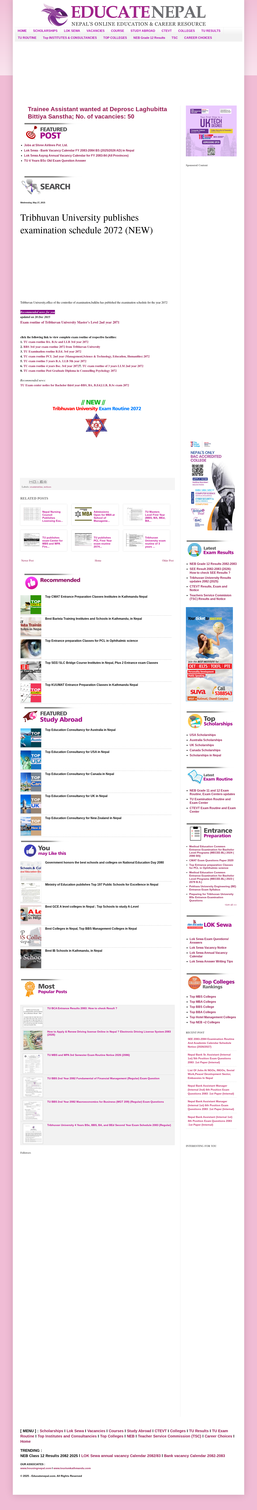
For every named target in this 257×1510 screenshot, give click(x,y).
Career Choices (218, 1436)
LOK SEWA (72, 30)
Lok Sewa (75, 1431)
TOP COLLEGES (115, 37)
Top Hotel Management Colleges (213, 1017)
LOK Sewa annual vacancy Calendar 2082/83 (121, 1456)
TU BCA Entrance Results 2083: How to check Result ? (82, 1008)
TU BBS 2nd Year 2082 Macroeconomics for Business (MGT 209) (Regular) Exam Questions (105, 1101)
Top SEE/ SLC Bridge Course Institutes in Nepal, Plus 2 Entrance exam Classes (101, 662)
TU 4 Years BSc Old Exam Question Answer (55, 160)
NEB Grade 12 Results (149, 37)
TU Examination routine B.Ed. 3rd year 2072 (52, 351)
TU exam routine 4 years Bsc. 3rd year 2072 (51, 366)
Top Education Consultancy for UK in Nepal (76, 796)
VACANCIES (96, 30)
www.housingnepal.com (36, 1468)
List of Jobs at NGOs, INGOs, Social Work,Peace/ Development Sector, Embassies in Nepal (211, 1074)
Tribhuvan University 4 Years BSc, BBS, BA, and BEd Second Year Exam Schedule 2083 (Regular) (109, 1125)
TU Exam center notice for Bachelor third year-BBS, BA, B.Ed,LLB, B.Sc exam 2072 (75, 385)
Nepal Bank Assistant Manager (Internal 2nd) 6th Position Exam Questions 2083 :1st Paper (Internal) (211, 1089)
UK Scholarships (202, 745)
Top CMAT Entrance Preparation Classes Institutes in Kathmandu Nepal (96, 596)
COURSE (117, 30)
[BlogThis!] (34, 482)
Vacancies (96, 1431)
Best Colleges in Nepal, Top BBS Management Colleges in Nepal (91, 928)
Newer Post (27, 560)
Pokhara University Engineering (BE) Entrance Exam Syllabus (212, 888)
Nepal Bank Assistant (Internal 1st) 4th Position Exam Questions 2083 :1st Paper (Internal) (210, 1120)
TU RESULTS (211, 30)
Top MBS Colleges (203, 996)
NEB (131, 1436)
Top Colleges (111, 1436)
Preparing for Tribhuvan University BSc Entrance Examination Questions (211, 897)
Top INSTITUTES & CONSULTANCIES (70, 37)
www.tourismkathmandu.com (72, 1468)
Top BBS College (202, 1006)
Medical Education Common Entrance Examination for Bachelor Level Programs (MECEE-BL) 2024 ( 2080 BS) (211, 851)
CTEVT (167, 30)
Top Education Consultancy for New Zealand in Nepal (83, 818)
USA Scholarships (203, 735)
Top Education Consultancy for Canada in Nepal (79, 774)
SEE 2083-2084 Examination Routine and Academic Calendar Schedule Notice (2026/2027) (211, 1042)
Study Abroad (139, 1431)
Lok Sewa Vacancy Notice (208, 947)
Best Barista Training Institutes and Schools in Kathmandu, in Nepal (93, 618)
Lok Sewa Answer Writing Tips (211, 961)
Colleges (178, 1431)
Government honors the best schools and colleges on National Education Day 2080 (104, 862)
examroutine (36, 486)
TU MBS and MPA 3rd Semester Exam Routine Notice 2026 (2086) (88, 1054)
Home (98, 560)
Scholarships (51, 1431)
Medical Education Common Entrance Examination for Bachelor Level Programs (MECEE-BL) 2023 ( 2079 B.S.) (211, 877)
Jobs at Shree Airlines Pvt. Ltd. (46, 145)
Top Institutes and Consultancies (67, 1436)
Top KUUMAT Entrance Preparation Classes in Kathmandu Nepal (91, 684)
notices (47, 486)
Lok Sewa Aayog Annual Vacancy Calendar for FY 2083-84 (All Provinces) (76, 155)
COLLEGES (186, 30)
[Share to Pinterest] (45, 482)
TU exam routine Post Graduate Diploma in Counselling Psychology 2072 (70, 370)
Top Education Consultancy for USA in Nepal (77, 751)
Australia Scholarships (206, 740)
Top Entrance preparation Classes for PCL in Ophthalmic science (91, 640)
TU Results (199, 1431)
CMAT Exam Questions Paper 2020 (211, 860)
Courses (116, 1431)
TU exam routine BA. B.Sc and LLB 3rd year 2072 (56, 342)
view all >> (231, 904)
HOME (22, 30)
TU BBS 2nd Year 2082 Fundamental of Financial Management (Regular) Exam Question (103, 1078)
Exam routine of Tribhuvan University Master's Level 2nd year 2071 (69, 322)
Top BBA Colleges (203, 1012)
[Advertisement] (128, 73)
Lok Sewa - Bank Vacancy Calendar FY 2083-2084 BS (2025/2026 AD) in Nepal (79, 150)
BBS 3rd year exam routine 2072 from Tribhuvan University (62, 346)
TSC (175, 37)
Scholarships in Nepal (205, 755)
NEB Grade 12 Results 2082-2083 (213, 563)
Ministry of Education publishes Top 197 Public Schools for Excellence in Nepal (101, 884)
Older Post (168, 560)
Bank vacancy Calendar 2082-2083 (194, 1456)
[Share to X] (38, 482)
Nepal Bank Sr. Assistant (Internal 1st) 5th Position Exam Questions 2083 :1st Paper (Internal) (209, 1058)
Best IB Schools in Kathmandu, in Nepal (73, 950)
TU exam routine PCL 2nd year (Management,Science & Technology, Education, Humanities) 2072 (87, 356)
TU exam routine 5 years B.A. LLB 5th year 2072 (55, 361)
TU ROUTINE (27, 37)
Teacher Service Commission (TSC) (170, 1436)
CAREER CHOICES (198, 37)
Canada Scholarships (205, 750)
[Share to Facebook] (41, 482)
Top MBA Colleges (203, 1001)
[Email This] (31, 482)
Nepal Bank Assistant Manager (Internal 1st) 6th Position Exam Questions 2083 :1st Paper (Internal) (211, 1105)
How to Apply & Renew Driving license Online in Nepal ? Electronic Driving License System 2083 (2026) (109, 1033)
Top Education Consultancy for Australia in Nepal (80, 729)
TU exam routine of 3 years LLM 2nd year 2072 (112, 366)
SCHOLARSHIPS (45, 30)
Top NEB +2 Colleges (205, 1022)
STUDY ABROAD (143, 30)
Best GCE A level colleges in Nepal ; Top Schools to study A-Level (92, 906)
